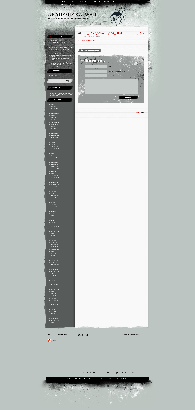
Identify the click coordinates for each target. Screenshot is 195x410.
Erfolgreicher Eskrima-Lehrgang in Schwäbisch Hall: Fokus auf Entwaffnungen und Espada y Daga (61, 63)
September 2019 (55, 184)
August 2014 (54, 273)
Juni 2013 (53, 293)
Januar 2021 (54, 160)
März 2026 (53, 106)
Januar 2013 (54, 302)
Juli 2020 (53, 173)
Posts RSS (120, 373)
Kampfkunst (60, 94)
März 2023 (53, 128)
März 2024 (53, 119)
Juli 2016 (53, 233)
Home (56, 2)
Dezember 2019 (55, 177)
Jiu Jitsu (65, 93)
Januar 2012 (54, 316)
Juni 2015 (53, 253)
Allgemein (53, 75)
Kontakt (115, 2)
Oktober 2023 (54, 124)
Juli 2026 (53, 104)
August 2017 (54, 213)
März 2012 (53, 313)
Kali (64, 94)
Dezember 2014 (55, 264)
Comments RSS (129, 373)
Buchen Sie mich (85, 2)
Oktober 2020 (54, 166)
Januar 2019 (54, 193)
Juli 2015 (53, 251)
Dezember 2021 (55, 148)
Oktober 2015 (54, 246)
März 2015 (53, 258)
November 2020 (55, 164)
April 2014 (53, 278)
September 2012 (55, 307)
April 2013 (53, 295)
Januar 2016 (54, 242)
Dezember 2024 (55, 113)
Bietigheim (59, 93)
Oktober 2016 (54, 229)
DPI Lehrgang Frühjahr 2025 (58, 53)
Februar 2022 (54, 146)
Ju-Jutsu (125, 2)
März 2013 (53, 298)
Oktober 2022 (54, 137)
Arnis (66, 94)
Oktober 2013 (54, 287)
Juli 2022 (53, 140)
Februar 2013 (54, 300)
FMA (56, 93)
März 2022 (53, 144)
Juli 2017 (53, 215)
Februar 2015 (54, 260)
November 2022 (55, 135)
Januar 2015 (54, 262)
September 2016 (55, 231)
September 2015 (55, 249)
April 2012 (53, 311)
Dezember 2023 (55, 122)
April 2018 (53, 202)
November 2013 (55, 284)
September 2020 (55, 169)
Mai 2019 (53, 189)
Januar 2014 (54, 282)
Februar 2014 (54, 280)
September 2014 (55, 271)
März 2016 (53, 240)
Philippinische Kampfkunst (63, 92)
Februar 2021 (54, 157)
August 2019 (54, 186)
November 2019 (55, 180)
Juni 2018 (53, 200)
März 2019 (53, 191)
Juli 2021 (53, 153)
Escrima (70, 94)
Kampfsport (53, 94)
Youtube (55, 340)
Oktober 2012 (54, 304)
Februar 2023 (54, 131)
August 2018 (54, 197)
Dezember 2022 (55, 133)
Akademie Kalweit (72, 14)
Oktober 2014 (54, 269)
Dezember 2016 (55, 226)
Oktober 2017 (54, 211)
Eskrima (73, 2)
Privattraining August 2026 (57, 40)
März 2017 (53, 222)
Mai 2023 (53, 126)
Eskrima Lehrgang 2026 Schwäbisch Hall (61, 45)
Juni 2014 (53, 275)
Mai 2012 (53, 309)
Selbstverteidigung (53, 95)
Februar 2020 (54, 175)
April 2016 (53, 238)
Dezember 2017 (55, 209)
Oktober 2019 (54, 182)
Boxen (54, 92)
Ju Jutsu (69, 93)
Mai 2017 (53, 218)
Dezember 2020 (55, 162)
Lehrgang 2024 (54, 66)
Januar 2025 (54, 111)
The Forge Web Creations (109, 378)
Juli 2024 (53, 115)
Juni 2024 (53, 117)
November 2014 (55, 267)
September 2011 (55, 320)
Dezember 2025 (55, 108)
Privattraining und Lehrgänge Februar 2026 (61, 47)
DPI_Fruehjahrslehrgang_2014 (102, 33)
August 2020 (54, 171)
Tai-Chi (64, 2)
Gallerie (72, 5)
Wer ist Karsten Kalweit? (101, 2)
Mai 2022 (53, 142)
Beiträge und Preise (60, 5)
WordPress (126, 378)
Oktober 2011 (54, 318)
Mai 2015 (53, 255)
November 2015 (55, 244)
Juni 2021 (53, 155)
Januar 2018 (54, 206)
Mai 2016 (53, 235)
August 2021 (54, 151)
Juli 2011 (53, 322)
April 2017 (53, 220)
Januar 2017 (54, 224)
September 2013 (55, 289)
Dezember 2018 (55, 195)
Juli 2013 (53, 291)
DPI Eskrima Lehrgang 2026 (58, 42)
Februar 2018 (54, 204)
